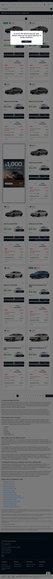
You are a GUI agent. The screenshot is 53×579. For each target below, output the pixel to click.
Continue (26, 41)
